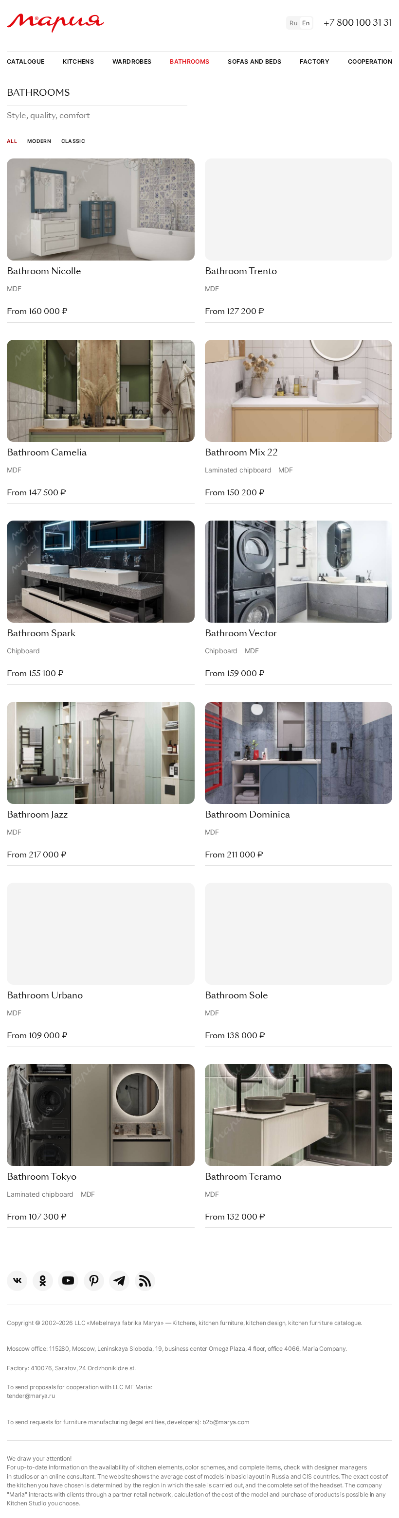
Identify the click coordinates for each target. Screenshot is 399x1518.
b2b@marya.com (226, 1422)
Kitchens (78, 61)
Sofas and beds (254, 61)
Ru (293, 23)
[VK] (17, 1281)
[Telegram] (119, 1281)
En (306, 23)
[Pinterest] (94, 1281)
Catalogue (25, 61)
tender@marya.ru (31, 1395)
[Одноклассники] (43, 1281)
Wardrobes (131, 61)
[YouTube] (68, 1281)
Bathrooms (189, 61)
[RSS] (145, 1281)
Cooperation (370, 61)
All (12, 141)
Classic (73, 141)
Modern (39, 141)
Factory (314, 61)
